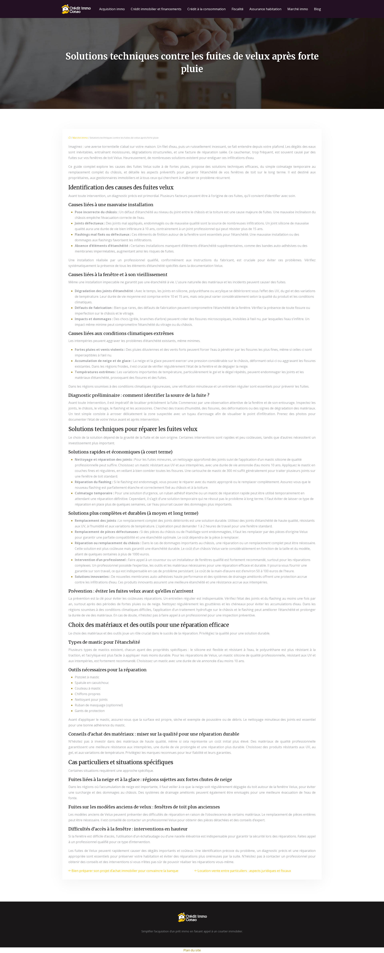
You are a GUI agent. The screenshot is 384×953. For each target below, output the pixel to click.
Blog (317, 9)
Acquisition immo (112, 9)
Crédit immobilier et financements (156, 9)
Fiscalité (237, 9)
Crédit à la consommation (206, 9)
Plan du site (192, 950)
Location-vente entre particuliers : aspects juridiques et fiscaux (244, 871)
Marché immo (297, 9)
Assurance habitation (265, 9)
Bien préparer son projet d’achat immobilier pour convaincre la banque (125, 871)
